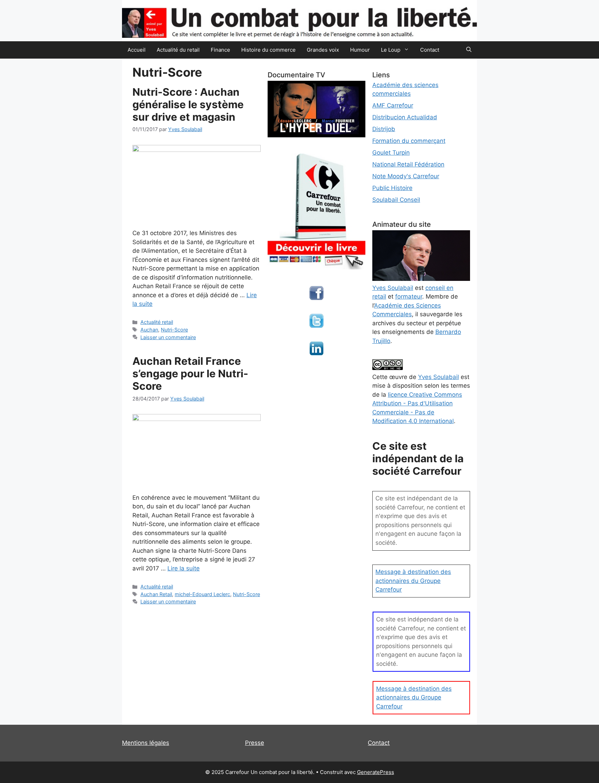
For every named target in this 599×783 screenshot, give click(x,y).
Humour (360, 49)
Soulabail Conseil (396, 199)
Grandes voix (323, 49)
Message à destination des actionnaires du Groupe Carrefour (413, 580)
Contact (429, 49)
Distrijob (383, 129)
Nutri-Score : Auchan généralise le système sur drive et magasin (188, 104)
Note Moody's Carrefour (405, 176)
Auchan (149, 330)
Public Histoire (392, 187)
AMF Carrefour (392, 105)
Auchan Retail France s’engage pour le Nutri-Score (190, 373)
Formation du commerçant (408, 140)
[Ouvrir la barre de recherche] (469, 50)
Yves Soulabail (438, 376)
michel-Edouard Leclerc (202, 594)
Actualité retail (156, 322)
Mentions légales (145, 742)
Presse (254, 742)
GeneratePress (375, 772)
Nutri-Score (174, 330)
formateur (408, 296)
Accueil (137, 49)
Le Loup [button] (390, 49)
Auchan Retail (156, 594)
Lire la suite (183, 568)
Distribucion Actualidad (404, 117)
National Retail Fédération (408, 164)
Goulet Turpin (391, 152)
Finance (220, 49)
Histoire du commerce (268, 49)
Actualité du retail (178, 49)
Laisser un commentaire (168, 337)
